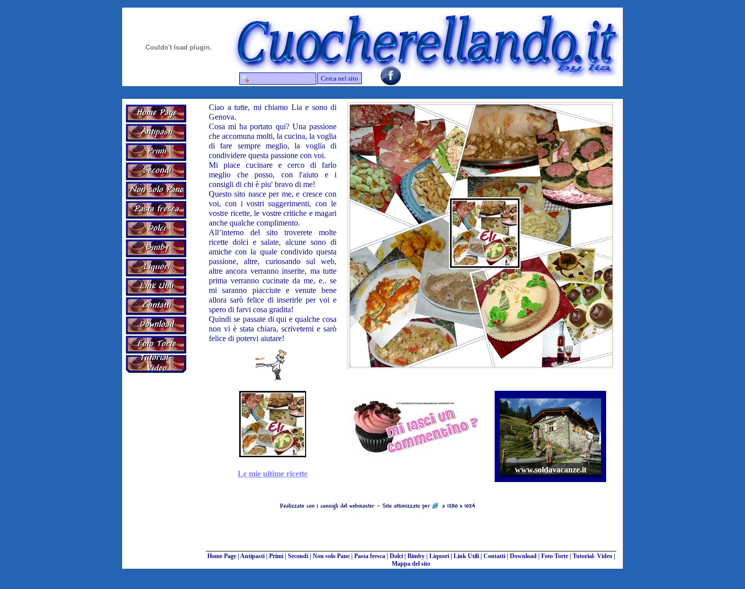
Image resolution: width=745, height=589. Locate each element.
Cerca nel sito (339, 78)
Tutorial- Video (592, 556)
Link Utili (466, 556)
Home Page (221, 556)
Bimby (416, 556)
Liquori (439, 556)
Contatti (494, 556)
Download (523, 556)
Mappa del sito (411, 563)
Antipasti (252, 556)
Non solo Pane (331, 556)
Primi (276, 556)
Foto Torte (554, 556)
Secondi (298, 556)
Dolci (396, 556)
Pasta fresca (369, 556)
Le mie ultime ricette (273, 473)
